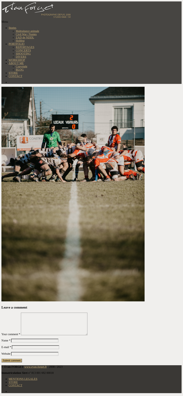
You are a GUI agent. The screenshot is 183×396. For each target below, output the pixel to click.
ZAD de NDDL (25, 37)
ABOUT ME (16, 63)
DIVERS (21, 56)
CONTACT (15, 76)
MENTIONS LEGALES (23, 378)
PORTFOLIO (16, 43)
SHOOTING (23, 53)
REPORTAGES (25, 47)
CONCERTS (23, 50)
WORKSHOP (17, 60)
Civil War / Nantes (26, 34)
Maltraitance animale (27, 31)
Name (5, 340)
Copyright (21, 66)
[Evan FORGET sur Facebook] (95, 82)
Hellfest (20, 40)
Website (5, 353)
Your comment (10, 334)
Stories (12, 27)
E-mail (6, 347)
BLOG (20, 69)
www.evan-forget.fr (35, 366)
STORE (13, 72)
